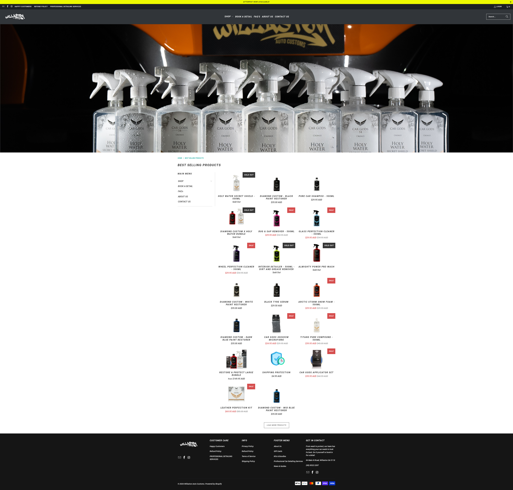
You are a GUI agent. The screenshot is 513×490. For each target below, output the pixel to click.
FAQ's (180, 191)
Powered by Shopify (213, 484)
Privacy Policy (248, 446)
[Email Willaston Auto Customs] (3, 7)
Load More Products (276, 425)
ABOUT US (183, 196)
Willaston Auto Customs (194, 484)
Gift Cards (278, 451)
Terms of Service (248, 456)
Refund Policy (41, 6)
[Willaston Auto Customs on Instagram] (11, 7)
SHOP (180, 181)
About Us (277, 446)
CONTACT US (184, 201)
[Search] (507, 17)
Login (499, 6)
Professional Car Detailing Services (288, 461)
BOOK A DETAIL (185, 186)
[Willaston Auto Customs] (15, 17)
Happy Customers (23, 6)
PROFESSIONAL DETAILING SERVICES (65, 6)
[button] (229, 16)
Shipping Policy (248, 461)
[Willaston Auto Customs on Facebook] (7, 7)
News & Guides (280, 466)
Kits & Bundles (280, 456)
